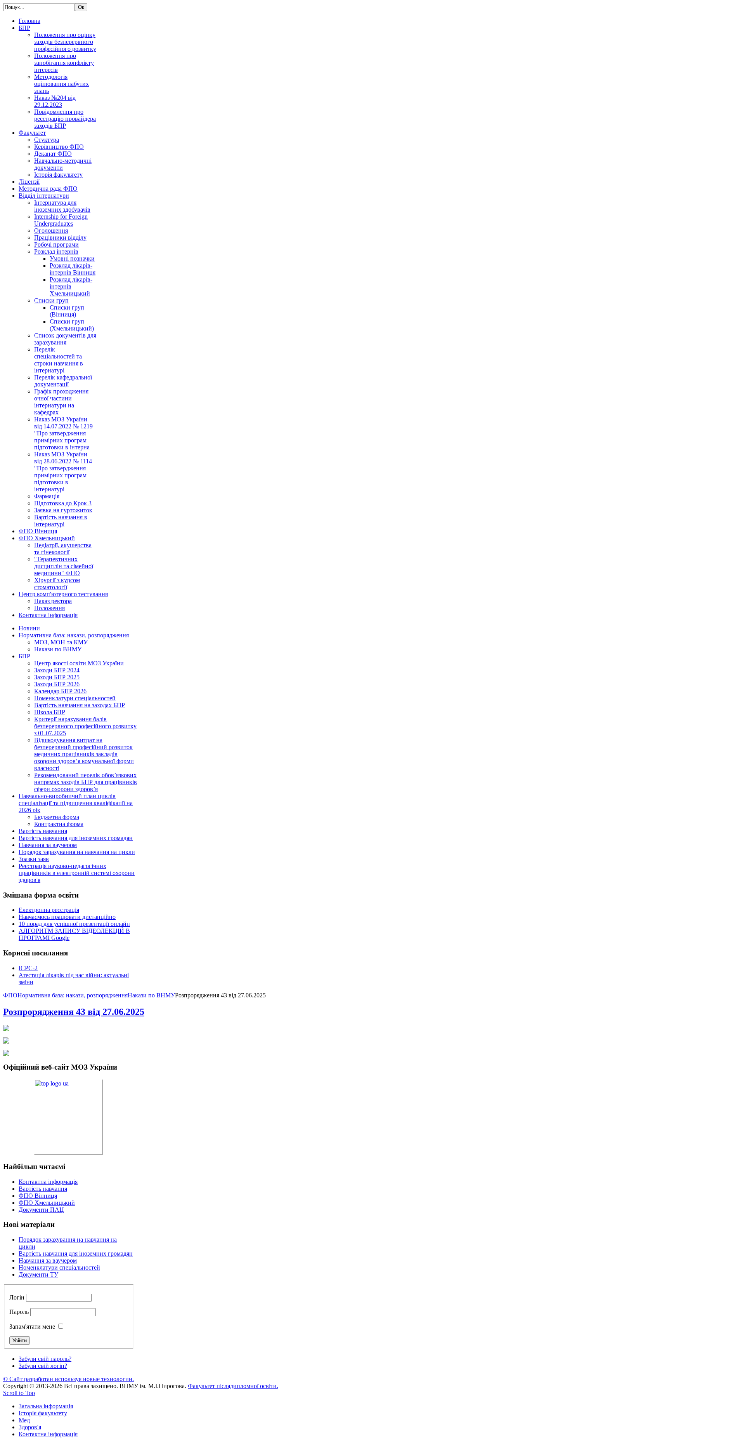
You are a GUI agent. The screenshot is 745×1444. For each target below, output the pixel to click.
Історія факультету (43, 1413)
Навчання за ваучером (48, 845)
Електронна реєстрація (49, 909)
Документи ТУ (38, 1274)
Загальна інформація (46, 1406)
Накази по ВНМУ (57, 649)
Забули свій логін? (43, 1365)
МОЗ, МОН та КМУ (61, 642)
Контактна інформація (48, 1181)
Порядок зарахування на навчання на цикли (77, 852)
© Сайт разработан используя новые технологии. (68, 1379)
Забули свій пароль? (45, 1358)
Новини (29, 628)
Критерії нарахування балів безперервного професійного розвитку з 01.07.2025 (85, 726)
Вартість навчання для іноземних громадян (76, 838)
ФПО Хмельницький (47, 1202)
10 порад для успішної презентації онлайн (74, 923)
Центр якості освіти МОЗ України (79, 663)
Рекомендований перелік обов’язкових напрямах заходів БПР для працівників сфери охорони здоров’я (85, 782)
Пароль (19, 1311)
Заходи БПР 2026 (57, 684)
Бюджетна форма (56, 817)
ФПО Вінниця (38, 1195)
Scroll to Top (19, 1393)
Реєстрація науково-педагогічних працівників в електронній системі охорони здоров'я (77, 873)
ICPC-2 (28, 968)
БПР (24, 656)
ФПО (10, 995)
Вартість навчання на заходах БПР (79, 705)
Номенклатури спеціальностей (75, 698)
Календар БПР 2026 (60, 691)
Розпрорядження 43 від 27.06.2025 (73, 1012)
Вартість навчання (43, 831)
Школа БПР (49, 712)
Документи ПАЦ (41, 1209)
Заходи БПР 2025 (57, 677)
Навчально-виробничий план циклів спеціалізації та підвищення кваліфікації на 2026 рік (76, 803)
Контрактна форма (58, 824)
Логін (16, 1297)
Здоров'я (30, 1427)
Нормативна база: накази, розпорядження (74, 635)
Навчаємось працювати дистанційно (67, 916)
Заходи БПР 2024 (57, 670)
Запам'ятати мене (32, 1326)
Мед (24, 1420)
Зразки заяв (34, 859)
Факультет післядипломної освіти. (233, 1386)
